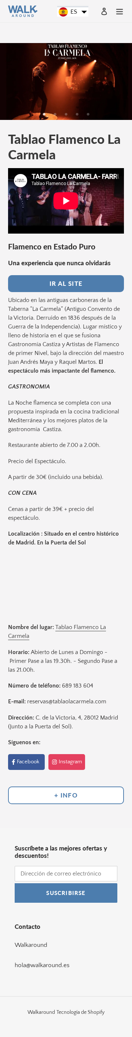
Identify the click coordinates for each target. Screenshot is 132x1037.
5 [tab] (88, 114)
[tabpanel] (66, 81)
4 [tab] (77, 114)
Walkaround (31, 945)
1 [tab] (44, 114)
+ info (66, 795)
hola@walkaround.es (42, 965)
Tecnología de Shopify (80, 1012)
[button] (72, 12)
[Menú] (119, 11)
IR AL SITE (66, 283)
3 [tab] (66, 114)
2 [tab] (55, 114)
